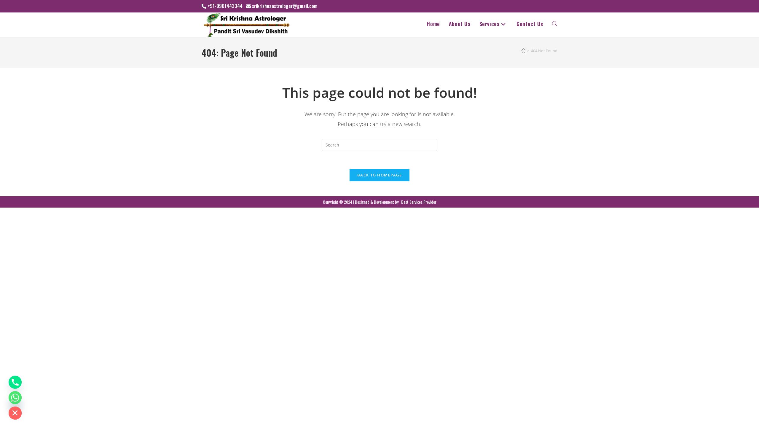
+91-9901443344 (225, 5)
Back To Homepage (379, 175)
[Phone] (15, 382)
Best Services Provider (418, 202)
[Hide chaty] (15, 413)
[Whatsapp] (15, 397)
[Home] (523, 50)
